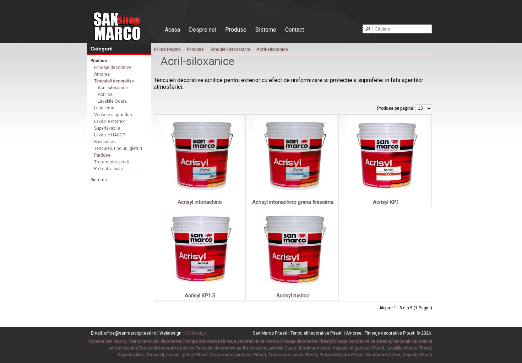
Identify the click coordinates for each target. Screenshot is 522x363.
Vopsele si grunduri (113, 114)
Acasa (172, 29)
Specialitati (105, 141)
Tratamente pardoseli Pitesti (238, 354)
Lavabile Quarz (112, 101)
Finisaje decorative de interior (250, 341)
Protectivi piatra (109, 168)
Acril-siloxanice (113, 87)
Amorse (102, 74)
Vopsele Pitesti (417, 354)
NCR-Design (194, 333)
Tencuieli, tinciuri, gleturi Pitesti (177, 354)
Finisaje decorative (112, 67)
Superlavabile (107, 128)
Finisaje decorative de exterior (361, 341)
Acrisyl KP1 (386, 202)
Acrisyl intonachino (200, 202)
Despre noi (202, 29)
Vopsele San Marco (107, 341)
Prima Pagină (167, 49)
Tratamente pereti (111, 161)
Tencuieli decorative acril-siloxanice (231, 348)
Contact (294, 29)
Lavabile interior (109, 121)
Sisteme (265, 29)
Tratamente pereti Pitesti (292, 354)
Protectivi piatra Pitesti (342, 354)
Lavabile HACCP (109, 134)
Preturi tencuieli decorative (155, 341)
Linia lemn (104, 107)
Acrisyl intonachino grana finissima (292, 202)
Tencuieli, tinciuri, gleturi (118, 148)
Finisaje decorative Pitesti (305, 341)
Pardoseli (103, 155)
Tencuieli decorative (114, 80)
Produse (235, 29)
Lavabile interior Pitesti (409, 348)
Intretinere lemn (314, 348)
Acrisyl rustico (293, 295)
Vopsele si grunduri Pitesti (358, 348)
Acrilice (105, 94)
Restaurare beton (383, 354)
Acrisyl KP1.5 (200, 295)
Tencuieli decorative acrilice (167, 348)
